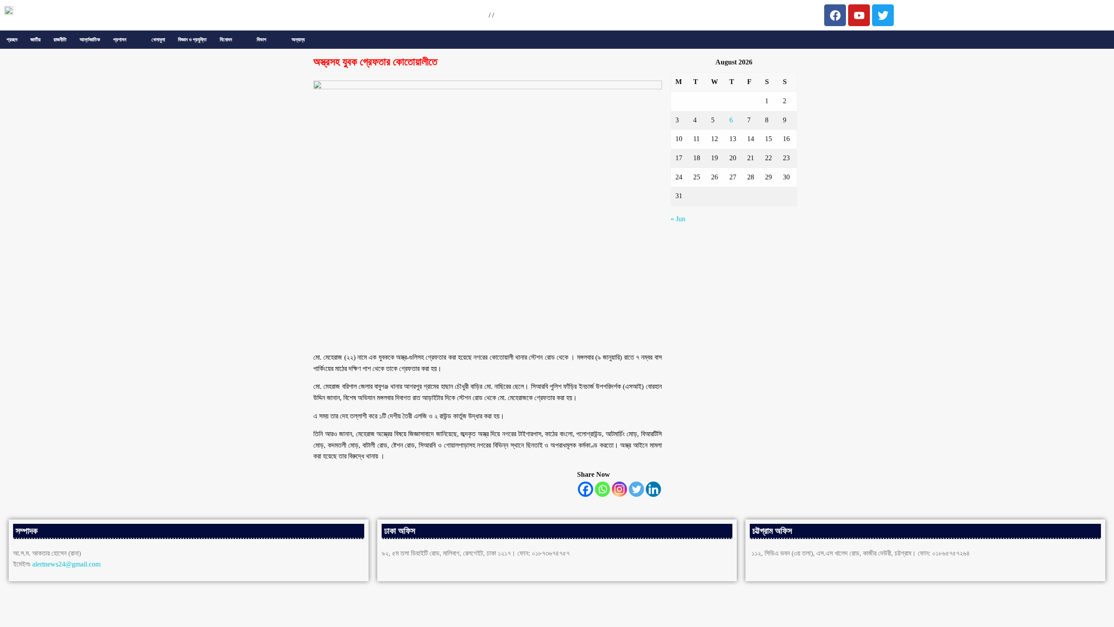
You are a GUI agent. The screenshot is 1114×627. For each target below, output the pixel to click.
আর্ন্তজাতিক (90, 40)
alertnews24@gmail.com (66, 564)
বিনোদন (226, 40)
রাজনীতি (60, 40)
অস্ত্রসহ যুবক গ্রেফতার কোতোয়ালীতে (375, 61)
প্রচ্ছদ (12, 40)
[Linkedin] (653, 489)
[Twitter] (636, 489)
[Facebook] (585, 489)
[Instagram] (619, 489)
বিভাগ (261, 40)
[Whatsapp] (602, 489)
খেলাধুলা (158, 40)
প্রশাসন (119, 40)
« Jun (678, 218)
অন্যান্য (298, 40)
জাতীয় (35, 40)
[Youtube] (859, 15)
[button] (126, 39)
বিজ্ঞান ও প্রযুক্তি (192, 40)
